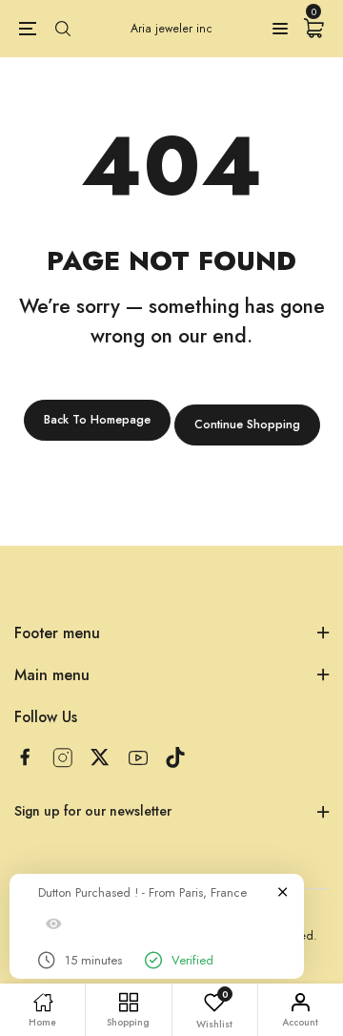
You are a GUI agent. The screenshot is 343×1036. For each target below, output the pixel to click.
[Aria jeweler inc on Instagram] (62, 758)
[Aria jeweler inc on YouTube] (138, 758)
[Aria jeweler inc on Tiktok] (175, 757)
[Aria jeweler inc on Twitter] (100, 757)
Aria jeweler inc (171, 28)
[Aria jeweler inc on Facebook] (24, 757)
